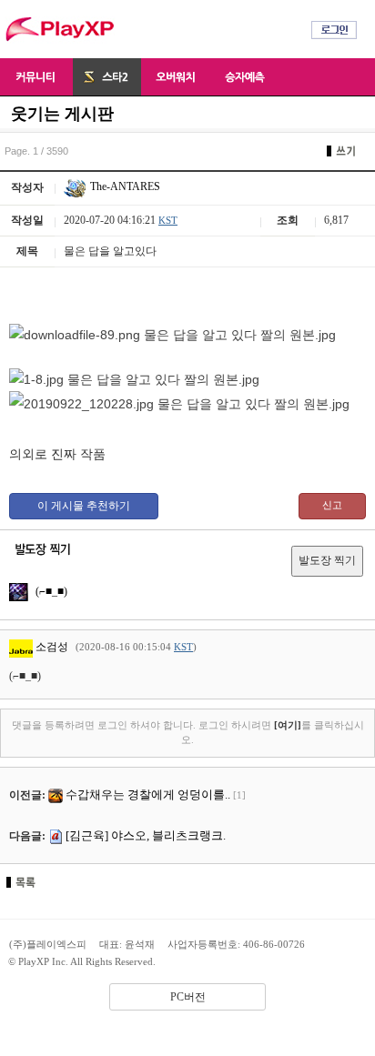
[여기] (287, 724)
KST (167, 220)
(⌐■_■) (50, 591)
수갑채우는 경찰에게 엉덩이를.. (148, 794)
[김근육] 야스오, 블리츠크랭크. (146, 835)
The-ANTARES (123, 186)
